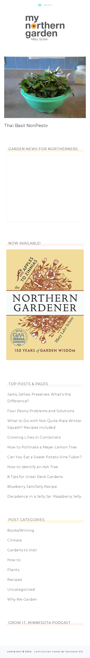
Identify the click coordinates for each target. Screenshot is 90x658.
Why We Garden (22, 599)
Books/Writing (20, 530)
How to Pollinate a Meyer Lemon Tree (42, 447)
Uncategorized (21, 590)
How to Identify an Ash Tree (32, 467)
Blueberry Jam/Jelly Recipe (32, 487)
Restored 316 (74, 651)
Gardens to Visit (22, 550)
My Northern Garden (45, 28)
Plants (13, 570)
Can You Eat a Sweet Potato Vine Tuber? (44, 457)
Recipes (14, 580)
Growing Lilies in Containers (33, 437)
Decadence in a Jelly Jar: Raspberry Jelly (44, 496)
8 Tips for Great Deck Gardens (35, 477)
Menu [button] (48, 5)
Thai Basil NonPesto (26, 125)
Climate (14, 540)
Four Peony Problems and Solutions (40, 411)
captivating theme (47, 651)
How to (14, 560)
